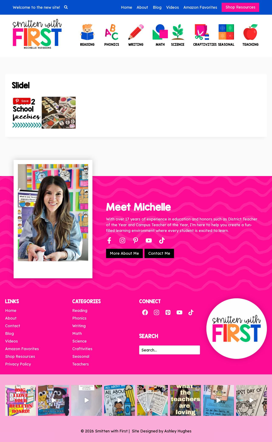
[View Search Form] (66, 7)
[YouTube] (149, 240)
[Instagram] (122, 240)
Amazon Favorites (200, 7)
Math (77, 333)
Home (126, 7)
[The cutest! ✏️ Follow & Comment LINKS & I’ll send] (20, 400)
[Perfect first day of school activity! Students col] (251, 400)
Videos (172, 7)
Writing (79, 325)
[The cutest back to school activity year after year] (53, 400)
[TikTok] (191, 312)
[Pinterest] (135, 240)
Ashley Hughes (177, 431)
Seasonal (80, 356)
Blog (157, 7)
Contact (12, 325)
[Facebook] (109, 240)
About (142, 7)
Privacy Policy (18, 364)
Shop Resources (240, 7)
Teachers (80, 364)
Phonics (79, 318)
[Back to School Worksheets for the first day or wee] (152, 400)
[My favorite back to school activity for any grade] (86, 400)
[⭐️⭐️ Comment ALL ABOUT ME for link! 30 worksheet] (119, 400)
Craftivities (82, 348)
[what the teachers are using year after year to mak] (185, 400)
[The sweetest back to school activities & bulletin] (218, 400)
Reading (79, 310)
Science (79, 341)
